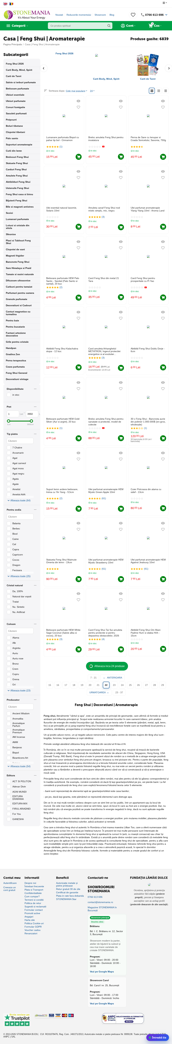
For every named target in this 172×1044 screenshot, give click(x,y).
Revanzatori (31, 933)
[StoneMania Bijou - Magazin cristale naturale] (26, 14)
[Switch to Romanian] (11, 4)
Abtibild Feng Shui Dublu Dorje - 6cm (148, 350)
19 (82, 685)
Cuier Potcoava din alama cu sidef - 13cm (146, 490)
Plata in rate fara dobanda (70, 895)
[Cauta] (109, 25)
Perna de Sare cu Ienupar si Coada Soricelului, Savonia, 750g (148, 139)
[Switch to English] (5, 4)
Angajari (29, 916)
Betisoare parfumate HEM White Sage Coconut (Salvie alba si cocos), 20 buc (63, 633)
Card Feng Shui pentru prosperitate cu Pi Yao (143, 279)
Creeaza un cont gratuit (9, 888)
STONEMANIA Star (66, 899)
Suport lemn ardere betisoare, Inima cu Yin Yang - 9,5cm (62, 490)
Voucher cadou (32, 930)
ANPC (6, 1036)
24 (122, 685)
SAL (13, 1036)
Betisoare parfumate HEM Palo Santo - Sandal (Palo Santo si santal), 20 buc (62, 281)
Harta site (30, 920)
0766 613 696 (154, 14)
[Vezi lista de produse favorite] (133, 16)
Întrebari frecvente (34, 886)
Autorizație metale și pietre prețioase (67, 884)
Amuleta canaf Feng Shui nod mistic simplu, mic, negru (104, 209)
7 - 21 (93, 677)
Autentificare (10, 883)
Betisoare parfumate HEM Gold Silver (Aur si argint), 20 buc (62, 420)
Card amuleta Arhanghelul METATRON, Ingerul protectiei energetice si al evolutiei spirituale (104, 351)
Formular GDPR (33, 926)
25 (130, 685)
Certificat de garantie (67, 892)
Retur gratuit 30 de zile (68, 889)
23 (114, 685)
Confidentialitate (33, 893)
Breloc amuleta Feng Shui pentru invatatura (105, 139)
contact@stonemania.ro (100, 902)
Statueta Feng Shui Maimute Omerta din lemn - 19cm (61, 561)
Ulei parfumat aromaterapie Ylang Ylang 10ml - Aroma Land (147, 209)
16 (57, 685)
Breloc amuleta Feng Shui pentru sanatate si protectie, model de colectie (105, 421)
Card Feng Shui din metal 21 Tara (103, 279)
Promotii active (32, 913)
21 (98, 685)
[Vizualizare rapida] (78, 101)
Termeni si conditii (34, 899)
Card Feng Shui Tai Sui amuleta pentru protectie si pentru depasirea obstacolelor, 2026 (105, 633)
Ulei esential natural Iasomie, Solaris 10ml (61, 209)
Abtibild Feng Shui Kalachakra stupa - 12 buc (62, 350)
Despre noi (30, 883)
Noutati (59, 14)
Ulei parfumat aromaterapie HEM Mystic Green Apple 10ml (105, 490)
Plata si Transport (34, 889)
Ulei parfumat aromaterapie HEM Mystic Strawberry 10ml (105, 561)
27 (146, 685)
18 (74, 685)
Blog (112, 14)
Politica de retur (33, 903)
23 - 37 (119, 692)
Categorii (18, 25)
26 (138, 685)
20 (90, 685)
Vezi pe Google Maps (102, 971)
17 (65, 685)
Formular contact (34, 910)
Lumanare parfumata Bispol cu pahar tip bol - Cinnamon (62, 139)
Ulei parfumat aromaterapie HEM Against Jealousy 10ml (148, 561)
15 (49, 685)
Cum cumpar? (32, 896)
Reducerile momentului (79, 14)
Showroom (100, 14)
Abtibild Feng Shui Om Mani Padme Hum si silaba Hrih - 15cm (145, 633)
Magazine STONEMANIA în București (102, 909)
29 (162, 685)
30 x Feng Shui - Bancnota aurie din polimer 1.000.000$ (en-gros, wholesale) (148, 421)
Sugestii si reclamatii (35, 906)
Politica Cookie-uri (34, 923)
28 (154, 685)
